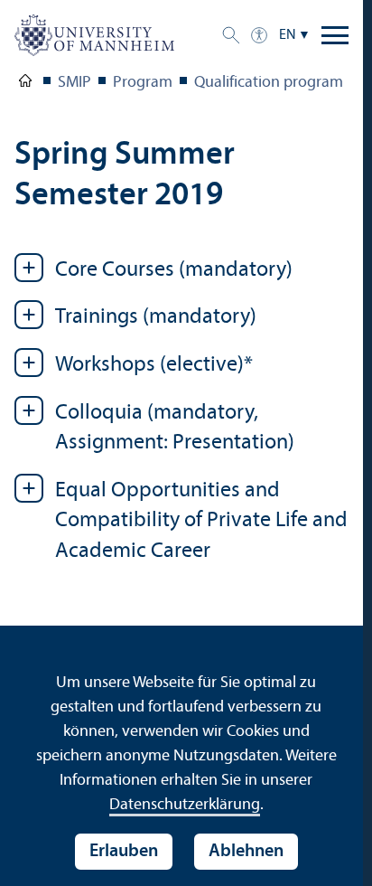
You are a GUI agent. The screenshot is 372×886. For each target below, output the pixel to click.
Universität (25, 84)
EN (287, 35)
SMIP (74, 82)
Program (142, 82)
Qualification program (268, 82)
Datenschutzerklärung (184, 805)
